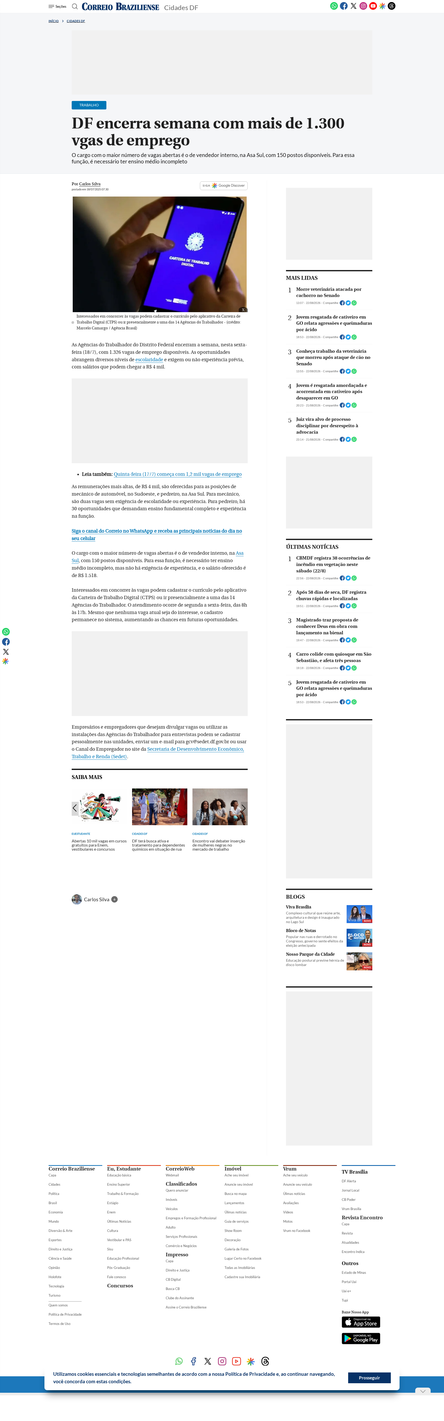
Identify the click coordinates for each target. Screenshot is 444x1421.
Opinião (54, 1268)
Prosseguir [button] (369, 1377)
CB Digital (173, 1279)
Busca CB (173, 1289)
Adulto (170, 1227)
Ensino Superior (118, 1184)
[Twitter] (353, 9)
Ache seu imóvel (236, 1175)
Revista (347, 1233)
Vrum (290, 1169)
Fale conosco (116, 1277)
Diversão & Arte (60, 1231)
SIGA (206, 185)
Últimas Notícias (119, 1221)
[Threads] (391, 9)
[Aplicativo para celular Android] (361, 1339)
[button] (133, 1382)
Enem (111, 1212)
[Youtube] (373, 9)
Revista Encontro (362, 1218)
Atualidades (350, 1242)
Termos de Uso (59, 1324)
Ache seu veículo (295, 1175)
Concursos (120, 1286)
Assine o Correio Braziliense (186, 1307)
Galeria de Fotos (237, 1249)
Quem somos (58, 1305)
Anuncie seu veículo (297, 1184)
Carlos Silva (97, 899)
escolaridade (149, 360)
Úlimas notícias (236, 1212)
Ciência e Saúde (60, 1258)
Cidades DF (76, 21)
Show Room (233, 1231)
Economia (56, 1212)
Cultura (112, 1231)
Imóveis (171, 1199)
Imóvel (233, 1169)
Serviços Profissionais (181, 1236)
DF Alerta (349, 1181)
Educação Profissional (123, 1258)
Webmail (172, 1175)
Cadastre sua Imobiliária (242, 1277)
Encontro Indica (353, 1252)
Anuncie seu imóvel (239, 1184)
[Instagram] (363, 9)
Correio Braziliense (72, 1169)
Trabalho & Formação (122, 1194)
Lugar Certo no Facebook (243, 1258)
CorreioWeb (180, 1169)
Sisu (110, 1249)
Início (54, 21)
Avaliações (291, 1203)
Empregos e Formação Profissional (191, 1218)
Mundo (54, 1221)
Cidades (54, 1184)
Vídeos (288, 1212)
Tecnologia (56, 1286)
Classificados (181, 1184)
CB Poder (349, 1199)
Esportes (55, 1240)
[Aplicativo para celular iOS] (361, 1322)
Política (54, 1194)
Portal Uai (349, 1282)
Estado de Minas (354, 1272)
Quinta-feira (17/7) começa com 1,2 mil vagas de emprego (178, 474)
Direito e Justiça (60, 1249)
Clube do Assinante (180, 1298)
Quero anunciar (177, 1190)
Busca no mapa (236, 1194)
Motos (288, 1221)
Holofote (55, 1277)
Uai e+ (346, 1291)
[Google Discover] (382, 6)
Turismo (54, 1295)
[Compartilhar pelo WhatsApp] (354, 304)
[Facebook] (344, 9)
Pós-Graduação (118, 1268)
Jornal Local (350, 1190)
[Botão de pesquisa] (73, 6)
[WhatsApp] (334, 9)
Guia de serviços (237, 1221)
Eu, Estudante (124, 1169)
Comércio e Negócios (181, 1246)
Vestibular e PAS (119, 1240)
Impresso (177, 1255)
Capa (52, 1175)
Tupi (345, 1300)
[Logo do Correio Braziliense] (120, 6)
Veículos (172, 1209)
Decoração (232, 1240)
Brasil (53, 1203)
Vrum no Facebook (296, 1231)
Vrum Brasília (351, 1209)
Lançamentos (234, 1203)
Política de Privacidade (65, 1314)
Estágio (112, 1203)
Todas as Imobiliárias (240, 1268)
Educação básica (119, 1175)
